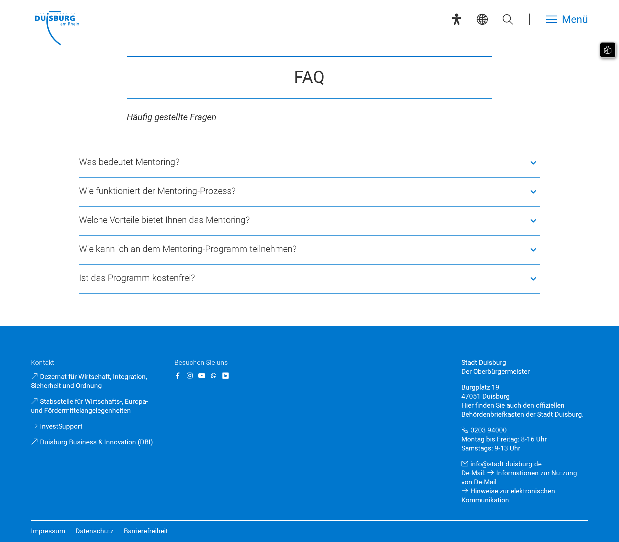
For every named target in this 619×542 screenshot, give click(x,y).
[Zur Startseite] (57, 29)
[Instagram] (189, 375)
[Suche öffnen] (507, 19)
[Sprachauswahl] (482, 19)
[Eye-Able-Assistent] (456, 19)
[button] (309, 163)
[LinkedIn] (225, 375)
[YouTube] (201, 375)
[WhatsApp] (213, 375)
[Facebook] (177, 375)
